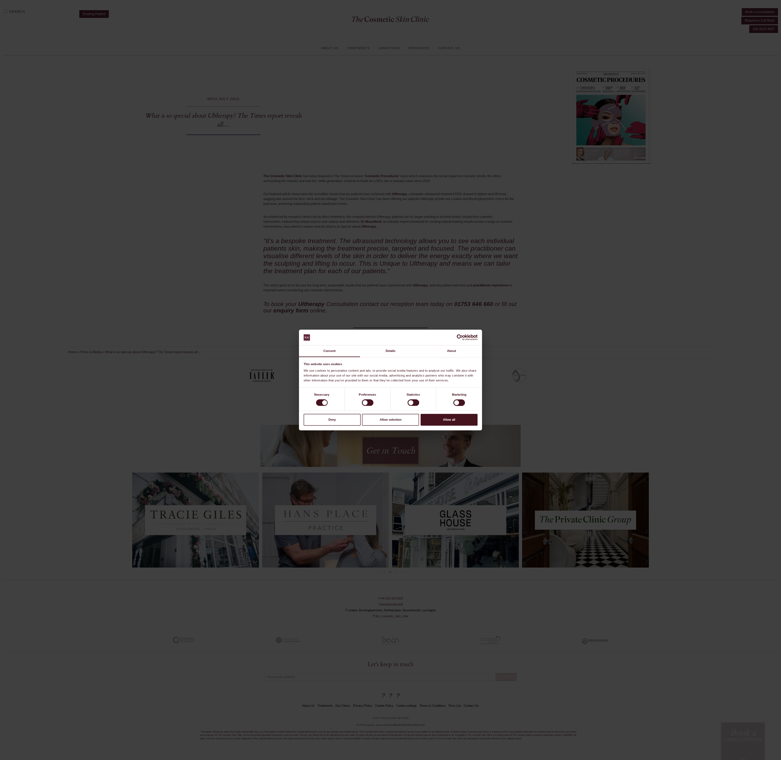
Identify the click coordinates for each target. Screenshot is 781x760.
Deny (332, 419)
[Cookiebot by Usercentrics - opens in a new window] (460, 337)
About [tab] (451, 351)
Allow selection (390, 419)
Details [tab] (391, 351)
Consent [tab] (329, 351)
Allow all (449, 419)
